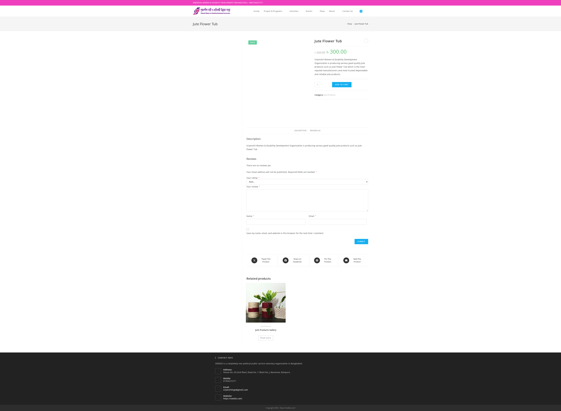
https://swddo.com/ (232, 398)
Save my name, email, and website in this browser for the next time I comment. (285, 233)
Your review (253, 186)
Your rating (252, 178)
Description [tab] (300, 130)
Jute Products (329, 95)
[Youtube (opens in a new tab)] (364, 2)
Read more (265, 338)
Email (312, 216)
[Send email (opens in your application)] (367, 2)
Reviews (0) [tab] (315, 130)
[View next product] (366, 41)
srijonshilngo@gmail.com (235, 389)
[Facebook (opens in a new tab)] (357, 2)
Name (250, 216)
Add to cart (341, 84)
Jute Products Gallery (265, 330)
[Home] (344, 23)
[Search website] (367, 11)
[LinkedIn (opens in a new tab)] (360, 2)
